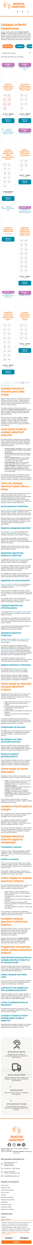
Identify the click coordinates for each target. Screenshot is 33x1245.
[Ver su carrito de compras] (17, 11)
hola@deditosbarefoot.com (12, 1176)
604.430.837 (7, 1168)
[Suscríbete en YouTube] (19, 1145)
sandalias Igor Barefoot (7, 650)
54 (8, 385)
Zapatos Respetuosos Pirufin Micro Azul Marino (25, 152)
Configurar (24, 1238)
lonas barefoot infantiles (10, 584)
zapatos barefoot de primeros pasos (20, 611)
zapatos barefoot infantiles (19, 668)
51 (28, 383)
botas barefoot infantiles (10, 510)
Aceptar (16, 1242)
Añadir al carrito (8, 120)
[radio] (5, 95)
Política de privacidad (24, 1232)
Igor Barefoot (8, 501)
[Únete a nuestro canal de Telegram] (24, 1145)
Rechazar (8, 1238)
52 (2, 385)
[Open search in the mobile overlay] (23, 11)
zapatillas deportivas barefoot (19, 559)
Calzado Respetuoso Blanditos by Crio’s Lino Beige (25, 315)
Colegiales (19, 46)
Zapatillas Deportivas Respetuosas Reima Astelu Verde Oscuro (25, 231)
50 (25, 383)
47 (17, 383)
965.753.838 (16, 1168)
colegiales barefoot (9, 531)
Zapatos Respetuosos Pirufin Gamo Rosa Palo (8, 87)
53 (5, 385)
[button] (6, 1207)
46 (14, 383)
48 (20, 383)
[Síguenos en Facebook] (9, 1145)
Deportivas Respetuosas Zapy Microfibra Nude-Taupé (25, 87)
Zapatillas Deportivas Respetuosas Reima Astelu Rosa (8, 315)
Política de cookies (12, 1232)
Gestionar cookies (6, 1234)
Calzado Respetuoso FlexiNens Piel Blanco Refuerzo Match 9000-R (8, 154)
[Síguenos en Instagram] (14, 1145)
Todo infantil (8, 46)
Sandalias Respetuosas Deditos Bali (8, 229)
